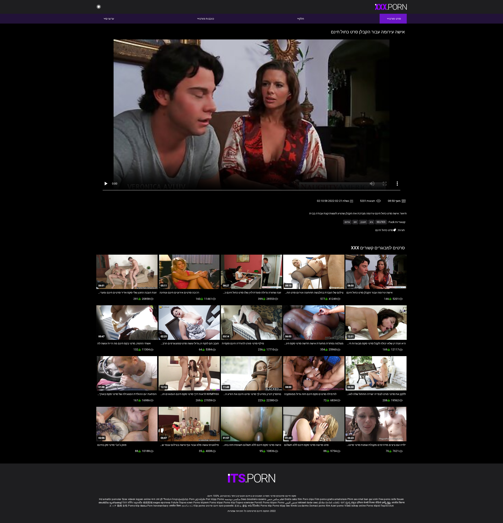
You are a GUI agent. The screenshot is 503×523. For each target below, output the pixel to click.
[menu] (98, 7)
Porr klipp (211, 499)
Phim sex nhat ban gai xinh (362, 499)
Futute (174, 502)
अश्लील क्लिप (175, 505)
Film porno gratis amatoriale (331, 499)
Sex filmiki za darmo (297, 505)
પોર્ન (343, 502)
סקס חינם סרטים (215, 505)
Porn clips (309, 499)
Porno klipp (279, 505)
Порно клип (186, 502)
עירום (347, 222)
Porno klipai (216, 502)
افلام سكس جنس (275, 499)
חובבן (363, 222)
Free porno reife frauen (391, 499)
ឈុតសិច (138, 502)
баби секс (312, 502)
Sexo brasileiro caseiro (253, 499)
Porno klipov (270, 502)
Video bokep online (355, 505)
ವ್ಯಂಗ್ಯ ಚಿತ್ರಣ (351, 502)
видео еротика (161, 502)
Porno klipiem (201, 502)
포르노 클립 (241, 505)
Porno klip (230, 502)
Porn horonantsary (158, 505)
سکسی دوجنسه (232, 499)
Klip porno (199, 505)
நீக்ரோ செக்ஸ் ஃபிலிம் (329, 502)
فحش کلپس (290, 502)
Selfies (381, 222)
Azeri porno (337, 505)
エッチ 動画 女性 (118, 505)
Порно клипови (245, 502)
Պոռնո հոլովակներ (176, 499)
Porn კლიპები (197, 499)
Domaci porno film (319, 505)
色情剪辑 (148, 502)
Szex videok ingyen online (136, 499)
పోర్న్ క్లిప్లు (387, 502)
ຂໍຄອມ (144, 505)
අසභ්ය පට (188, 505)
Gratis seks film (293, 499)
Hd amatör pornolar (110, 499)
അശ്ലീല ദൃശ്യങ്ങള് (110, 502)
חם (355, 222)
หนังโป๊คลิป (254, 505)
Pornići (258, 502)
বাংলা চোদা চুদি (156, 499)
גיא (371, 222)
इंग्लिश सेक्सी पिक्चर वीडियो (369, 502)
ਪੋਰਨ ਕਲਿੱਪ (128, 502)
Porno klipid (373, 505)
